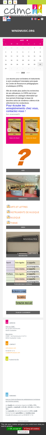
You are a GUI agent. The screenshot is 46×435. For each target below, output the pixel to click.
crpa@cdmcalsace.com (13, 353)
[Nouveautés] (23, 244)
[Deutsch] (39, 19)
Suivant (37, 130)
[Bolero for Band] (14, 127)
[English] (35, 19)
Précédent (9, 130)
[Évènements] (23, 187)
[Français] (32, 19)
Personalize (23, 432)
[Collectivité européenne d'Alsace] (4, 19)
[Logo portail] (23, 10)
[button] (23, 40)
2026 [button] (23, 73)
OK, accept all (15, 429)
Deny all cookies (32, 429)
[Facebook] (42, 19)
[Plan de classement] (23, 303)
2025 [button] (18, 73)
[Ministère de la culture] (8, 19)
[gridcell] (40, 64)
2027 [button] (28, 73)
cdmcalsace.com (11, 348)
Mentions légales (23, 421)
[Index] (23, 214)
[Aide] (23, 163)
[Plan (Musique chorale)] (23, 271)
